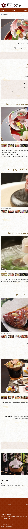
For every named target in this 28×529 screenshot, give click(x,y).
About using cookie (9, 526)
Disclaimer (2, 526)
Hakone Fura (6, 514)
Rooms (9, 504)
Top (9, 502)
